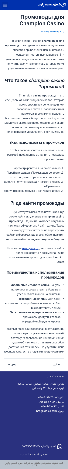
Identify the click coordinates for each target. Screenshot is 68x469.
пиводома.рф (30, 248)
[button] (5, 5)
